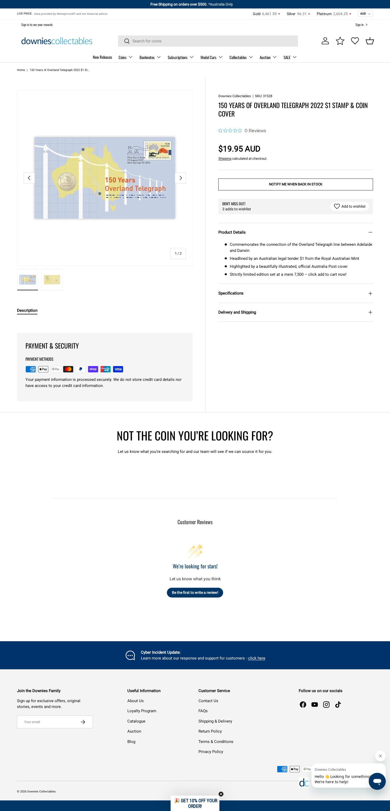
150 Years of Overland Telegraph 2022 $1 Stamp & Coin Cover (59, 70)
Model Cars (208, 57)
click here (256, 658)
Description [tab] (27, 310)
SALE (287, 57)
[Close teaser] (221, 794)
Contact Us (208, 700)
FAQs (203, 710)
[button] (370, 41)
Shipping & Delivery (215, 721)
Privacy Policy (210, 751)
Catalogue (136, 721)
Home (21, 70)
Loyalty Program (141, 710)
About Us (135, 700)
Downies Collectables (234, 96)
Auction (265, 57)
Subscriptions (178, 57)
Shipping (224, 159)
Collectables (238, 57)
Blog (131, 741)
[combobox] (208, 41)
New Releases (102, 57)
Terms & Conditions (215, 741)
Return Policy (210, 731)
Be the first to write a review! (195, 592)
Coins (123, 57)
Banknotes (147, 57)
